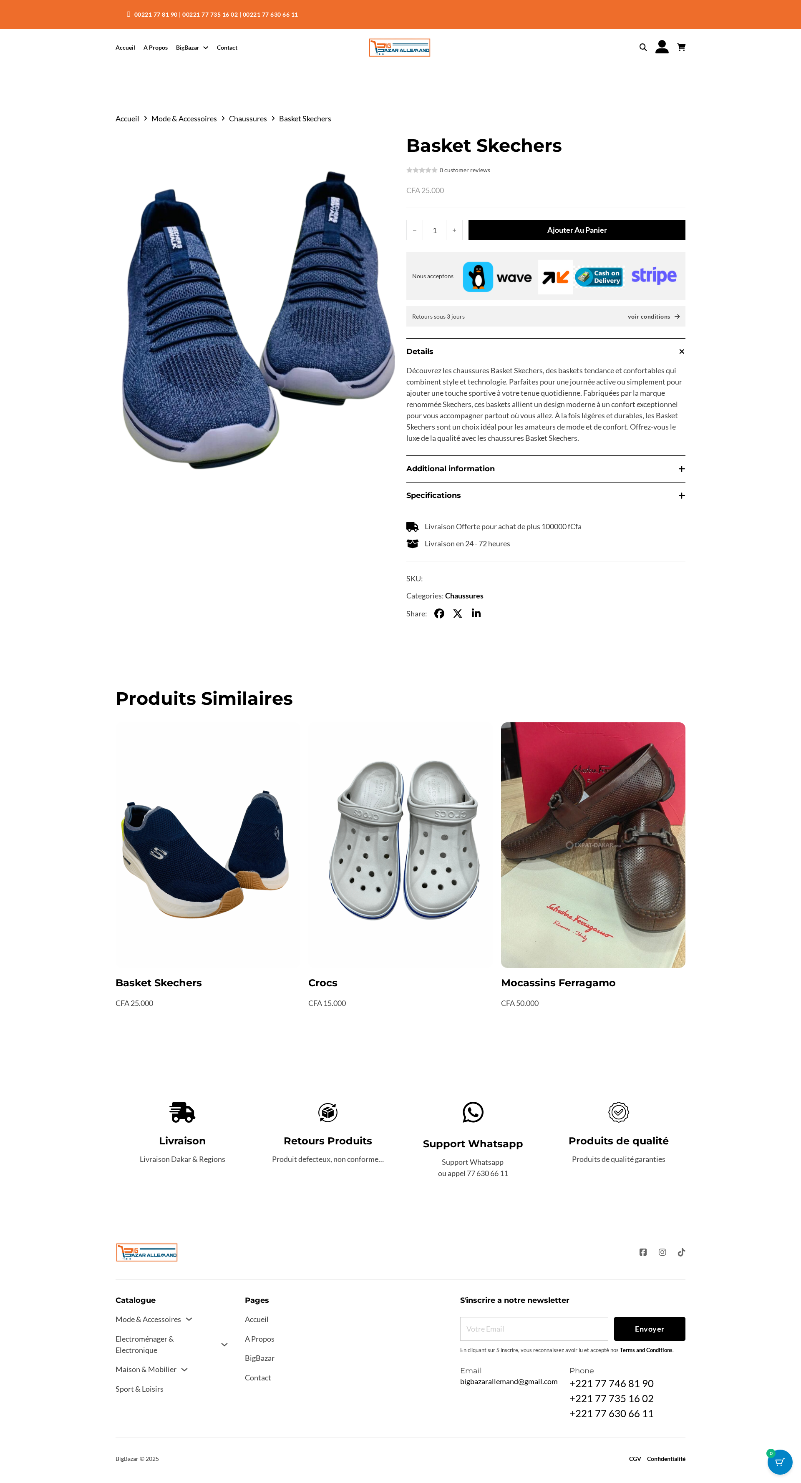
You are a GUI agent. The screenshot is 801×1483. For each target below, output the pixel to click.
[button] (383, 147)
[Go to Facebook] (643, 1252)
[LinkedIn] (476, 613)
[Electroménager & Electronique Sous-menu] (224, 1344)
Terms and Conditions (646, 1350)
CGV (635, 1458)
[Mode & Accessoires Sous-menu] (189, 1319)
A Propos (156, 47)
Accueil (125, 47)
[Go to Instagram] (662, 1252)
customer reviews (465, 170)
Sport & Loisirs (140, 1388)
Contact (227, 47)
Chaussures (248, 118)
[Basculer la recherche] (643, 47)
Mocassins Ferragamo (558, 983)
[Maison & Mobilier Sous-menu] (184, 1369)
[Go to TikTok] (681, 1252)
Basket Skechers (159, 983)
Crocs (323, 983)
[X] (457, 613)
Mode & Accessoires (184, 118)
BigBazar (187, 47)
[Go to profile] (662, 47)
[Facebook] (439, 613)
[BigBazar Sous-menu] (206, 47)
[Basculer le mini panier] (681, 47)
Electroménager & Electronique (145, 1344)
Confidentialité (666, 1458)
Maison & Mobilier (146, 1369)
